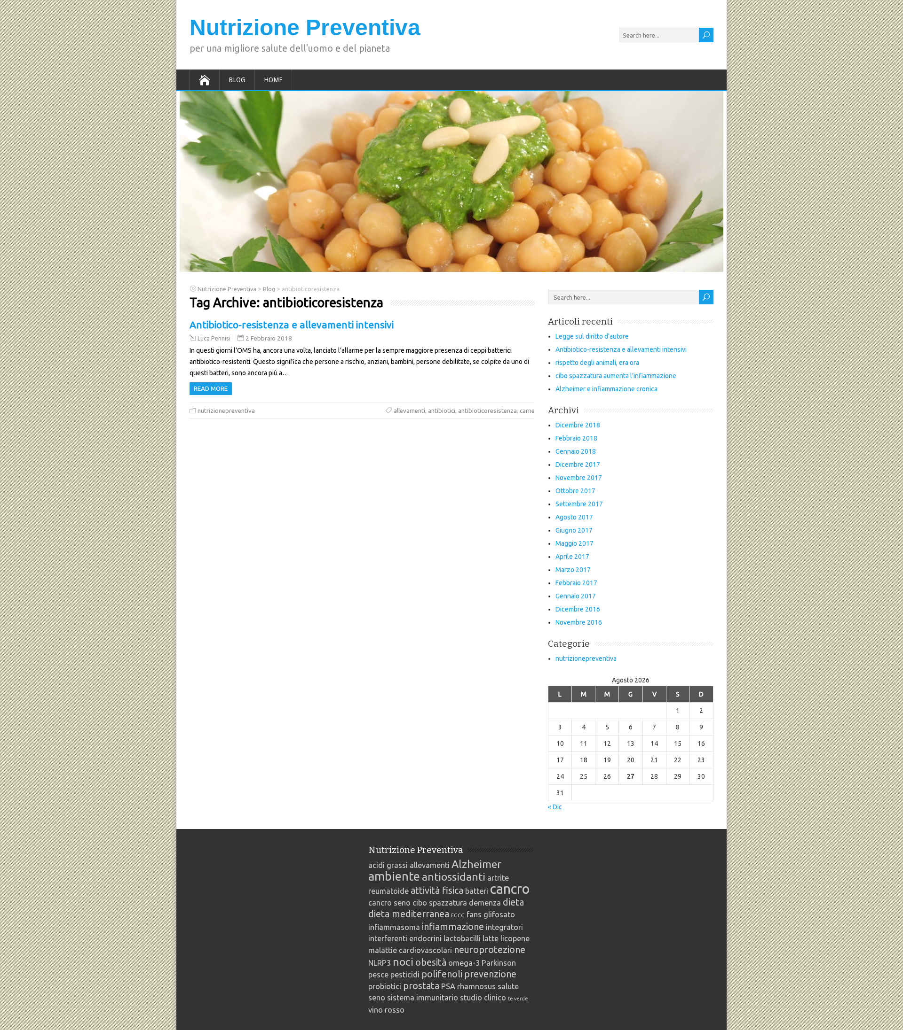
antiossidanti (453, 876)
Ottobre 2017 (575, 491)
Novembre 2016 (578, 622)
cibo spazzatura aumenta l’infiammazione (615, 375)
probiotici (384, 986)
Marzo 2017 (573, 569)
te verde (518, 998)
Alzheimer (476, 864)
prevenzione (490, 973)
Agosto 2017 (574, 517)
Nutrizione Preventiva (305, 27)
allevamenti (409, 410)
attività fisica (437, 890)
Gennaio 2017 (575, 596)
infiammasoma (394, 927)
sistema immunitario (422, 997)
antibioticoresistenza (487, 410)
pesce (378, 974)
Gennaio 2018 (575, 451)
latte (491, 938)
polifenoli (441, 973)
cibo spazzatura (439, 902)
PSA (448, 986)
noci (403, 961)
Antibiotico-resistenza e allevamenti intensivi (292, 324)
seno (376, 997)
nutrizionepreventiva (226, 410)
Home (273, 80)
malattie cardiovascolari (410, 950)
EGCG (458, 915)
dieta (513, 902)
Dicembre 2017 (577, 464)
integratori (504, 927)
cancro (510, 889)
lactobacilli (462, 938)
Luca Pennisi (214, 338)
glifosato (499, 914)
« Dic (555, 807)
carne (527, 410)
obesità (430, 962)
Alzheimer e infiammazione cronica (606, 389)
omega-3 (464, 963)
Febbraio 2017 (576, 583)
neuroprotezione (489, 949)
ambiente (394, 876)
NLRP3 (379, 963)
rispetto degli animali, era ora (597, 362)
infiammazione (453, 926)
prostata (421, 985)
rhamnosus (476, 986)
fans (474, 914)
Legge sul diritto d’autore (592, 336)
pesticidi (405, 974)
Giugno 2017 (574, 530)
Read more (211, 388)
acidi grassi (388, 865)
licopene (515, 938)
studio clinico (483, 997)
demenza (485, 902)
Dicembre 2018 (577, 425)
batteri (476, 891)
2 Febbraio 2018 (269, 338)
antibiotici (441, 410)
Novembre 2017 (578, 477)
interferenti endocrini (405, 938)
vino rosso (386, 1010)
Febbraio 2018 (576, 438)
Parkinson (499, 963)
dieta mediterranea (408, 913)
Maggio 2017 (574, 543)
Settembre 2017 (579, 504)
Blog (237, 80)
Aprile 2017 (572, 556)
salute (508, 986)
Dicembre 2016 (577, 609)
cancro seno (389, 902)
